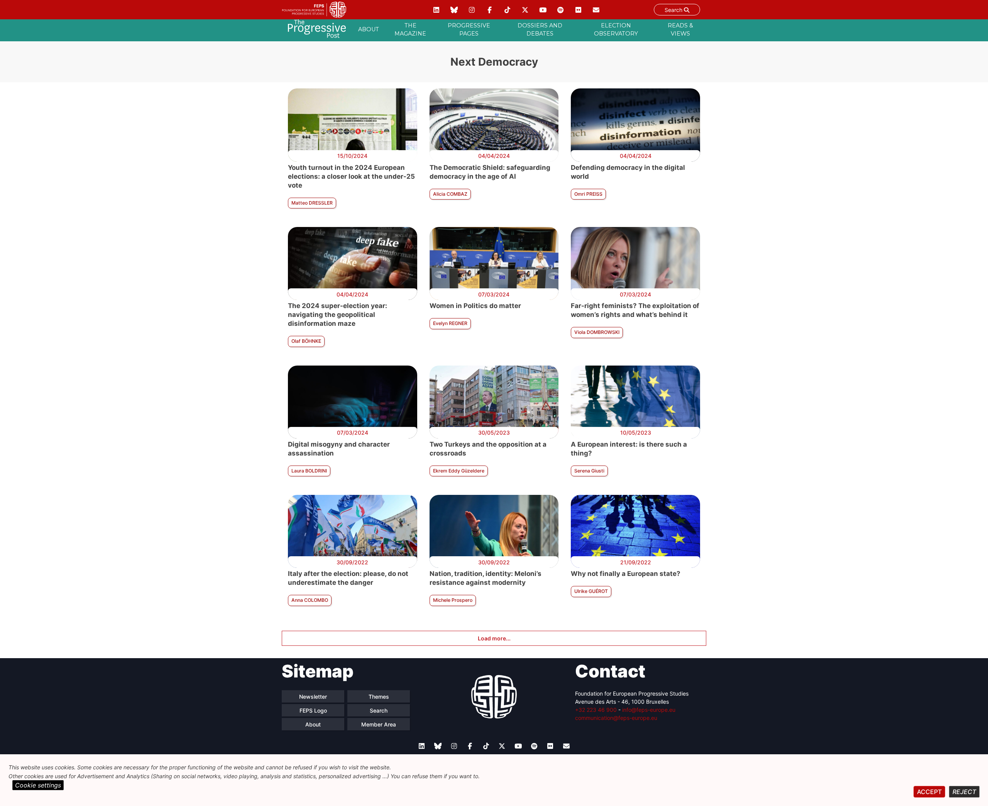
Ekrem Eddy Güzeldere (458, 471)
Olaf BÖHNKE (306, 341)
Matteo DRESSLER (312, 203)
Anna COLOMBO (309, 600)
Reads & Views (680, 29)
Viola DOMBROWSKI (596, 332)
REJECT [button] (964, 792)
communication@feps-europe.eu (616, 718)
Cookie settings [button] (38, 785)
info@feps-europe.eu (648, 709)
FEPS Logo (313, 710)
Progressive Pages (469, 29)
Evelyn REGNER (450, 323)
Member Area (378, 724)
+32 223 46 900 (596, 709)
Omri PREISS (588, 194)
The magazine (410, 29)
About (368, 29)
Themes (379, 696)
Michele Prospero (452, 600)
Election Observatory (616, 29)
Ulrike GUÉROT (591, 591)
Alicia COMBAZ (450, 194)
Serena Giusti (589, 471)
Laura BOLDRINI (309, 471)
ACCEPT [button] (929, 792)
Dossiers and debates (540, 29)
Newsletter (313, 696)
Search (674, 10)
